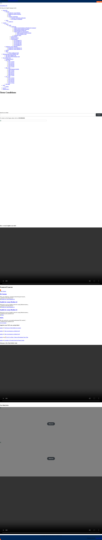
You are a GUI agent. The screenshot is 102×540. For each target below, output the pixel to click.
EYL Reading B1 (18, 42)
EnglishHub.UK (3, 5)
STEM (7, 50)
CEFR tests (13, 26)
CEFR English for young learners (21, 31)
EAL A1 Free (11, 61)
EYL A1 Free (11, 77)
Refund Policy (6, 89)
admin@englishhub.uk (13, 0)
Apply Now (99, 1)
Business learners (15, 37)
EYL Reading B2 (18, 44)
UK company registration (16, 19)
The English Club (7, 57)
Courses (4, 22)
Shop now (51, 423)
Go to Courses (3, 322)
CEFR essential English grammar (24, 32)
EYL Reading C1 (18, 45)
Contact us (10, 21)
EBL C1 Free (11, 75)
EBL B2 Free (11, 74)
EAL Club (8, 60)
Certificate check (17, 35)
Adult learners (14, 36)
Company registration (13, 16)
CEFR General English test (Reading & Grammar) (25, 27)
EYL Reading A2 (18, 41)
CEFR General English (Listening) (21, 29)
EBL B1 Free (11, 72)
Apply (7, 20)
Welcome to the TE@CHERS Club (10, 54)
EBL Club (8, 67)
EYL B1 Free (11, 80)
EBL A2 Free (11, 71)
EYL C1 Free (11, 82)
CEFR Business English (13, 69)
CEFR (7, 24)
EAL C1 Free (11, 66)
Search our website (4, 112)
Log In (4, 87)
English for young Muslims (14, 12)
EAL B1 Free (11, 64)
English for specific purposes (14, 14)
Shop (4, 85)
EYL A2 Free (11, 79)
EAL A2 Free (11, 62)
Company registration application (18, 17)
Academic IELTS (9, 59)
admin (1, 327)
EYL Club (8, 76)
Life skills (8, 84)
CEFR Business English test (20, 30)
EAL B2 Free (11, 65)
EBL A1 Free (11, 70)
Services (7, 11)
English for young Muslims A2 (15, 49)
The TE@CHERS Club (11, 55)
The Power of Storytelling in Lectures (12, 327)
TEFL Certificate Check (13, 52)
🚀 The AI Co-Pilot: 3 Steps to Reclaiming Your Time (16, 337)
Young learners (14, 39)
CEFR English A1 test (21, 34)
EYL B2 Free (11, 81)
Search (98, 114)
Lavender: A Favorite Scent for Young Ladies (14, 340)
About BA (5, 10)
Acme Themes (99, 538)
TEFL (9, 15)
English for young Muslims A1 (15, 47)
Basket (7, 86)
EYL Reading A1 (18, 40)
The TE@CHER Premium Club (13, 56)
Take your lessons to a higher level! (12, 331)
